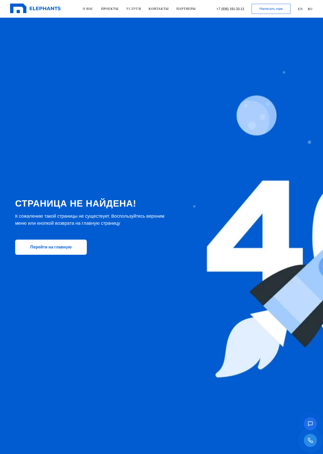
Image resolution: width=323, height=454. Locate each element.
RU (310, 9)
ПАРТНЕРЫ (186, 9)
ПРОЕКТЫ (110, 9)
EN (300, 9)
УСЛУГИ (133, 9)
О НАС (88, 9)
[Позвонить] (310, 440)
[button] (310, 423)
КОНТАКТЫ (159, 9)
